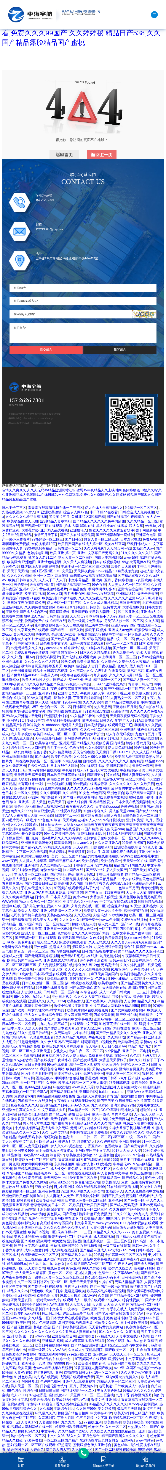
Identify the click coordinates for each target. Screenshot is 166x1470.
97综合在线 (88, 992)
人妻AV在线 (23, 1372)
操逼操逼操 (151, 1087)
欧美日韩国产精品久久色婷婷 (80, 938)
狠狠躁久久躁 (82, 947)
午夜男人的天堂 (92, 693)
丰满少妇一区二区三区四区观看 (85, 566)
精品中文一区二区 (120, 639)
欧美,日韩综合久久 (22, 580)
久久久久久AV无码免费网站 (88, 788)
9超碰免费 (37, 779)
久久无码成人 (98, 942)
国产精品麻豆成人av (64, 861)
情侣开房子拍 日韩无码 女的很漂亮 (124, 1101)
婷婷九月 (94, 852)
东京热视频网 (64, 1164)
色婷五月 (102, 978)
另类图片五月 (59, 517)
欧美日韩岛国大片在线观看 (63, 1046)
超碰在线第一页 (81, 978)
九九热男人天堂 (14, 879)
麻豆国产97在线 (135, 910)
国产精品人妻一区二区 (140, 680)
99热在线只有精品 (38, 548)
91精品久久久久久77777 (112, 1232)
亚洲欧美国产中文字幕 (92, 1150)
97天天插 (84, 1236)
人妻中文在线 (126, 1336)
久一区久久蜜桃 (26, 793)
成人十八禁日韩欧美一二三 (120, 992)
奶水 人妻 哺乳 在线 (79, 526)
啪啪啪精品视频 (150, 901)
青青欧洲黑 (149, 888)
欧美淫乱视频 (34, 594)
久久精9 (46, 1408)
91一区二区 (150, 1141)
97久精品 (113, 775)
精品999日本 (17, 1264)
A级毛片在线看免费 (110, 670)
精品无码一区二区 (107, 680)
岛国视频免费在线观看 (119, 852)
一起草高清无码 (136, 634)
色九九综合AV (123, 652)
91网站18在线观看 (35, 856)
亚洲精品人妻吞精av (55, 521)
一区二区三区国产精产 (61, 1440)
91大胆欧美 (118, 915)
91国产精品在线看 (116, 1028)
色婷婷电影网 (37, 553)
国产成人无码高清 (124, 1205)
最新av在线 (149, 1042)
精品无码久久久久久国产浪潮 (99, 1123)
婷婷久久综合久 (120, 1268)
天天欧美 (69, 820)
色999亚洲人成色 (37, 1087)
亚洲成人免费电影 (91, 1096)
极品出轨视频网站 (50, 806)
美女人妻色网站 (109, 1390)
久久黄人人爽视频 (77, 562)
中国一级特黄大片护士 (86, 734)
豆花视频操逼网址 (91, 833)
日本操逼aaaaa (107, 806)
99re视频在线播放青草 (90, 784)
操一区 (71, 1363)
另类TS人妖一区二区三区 (123, 621)
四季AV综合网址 (150, 657)
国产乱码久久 (31, 847)
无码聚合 (50, 1137)
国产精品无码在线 (63, 1092)
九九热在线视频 (46, 1377)
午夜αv (126, 996)
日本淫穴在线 (130, 539)
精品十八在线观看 (100, 594)
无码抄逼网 (26, 1295)
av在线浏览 (61, 1087)
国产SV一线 (95, 870)
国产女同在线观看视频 (128, 1010)
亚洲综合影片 (64, 1408)
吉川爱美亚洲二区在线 (80, 1178)
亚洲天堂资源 (21, 1300)
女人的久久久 (69, 919)
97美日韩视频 (119, 1082)
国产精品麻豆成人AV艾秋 (99, 1250)
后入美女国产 (116, 870)
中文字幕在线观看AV (76, 675)
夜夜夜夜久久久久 (80, 806)
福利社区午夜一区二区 (50, 1282)
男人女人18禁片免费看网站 (108, 1119)
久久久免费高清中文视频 (144, 1191)
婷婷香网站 (24, 1309)
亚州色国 (41, 947)
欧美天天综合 (40, 1399)
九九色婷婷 (100, 1105)
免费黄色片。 (78, 974)
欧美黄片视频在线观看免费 (88, 1010)
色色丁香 (40, 752)
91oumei (127, 1250)
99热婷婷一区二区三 (47, 539)
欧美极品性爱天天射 (22, 521)
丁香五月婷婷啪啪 (87, 698)
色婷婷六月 (10, 933)
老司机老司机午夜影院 (28, 915)
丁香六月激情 (12, 1250)
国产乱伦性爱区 (19, 1327)
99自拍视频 (115, 1341)
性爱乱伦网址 (38, 766)
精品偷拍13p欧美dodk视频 (27, 1155)
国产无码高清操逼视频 (41, 956)
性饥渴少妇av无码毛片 (102, 1277)
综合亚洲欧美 (44, 811)
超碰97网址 (11, 1363)
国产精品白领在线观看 (65, 711)
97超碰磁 (14, 1359)
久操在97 (106, 1282)
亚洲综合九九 (68, 693)
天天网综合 (52, 1178)
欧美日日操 (54, 1291)
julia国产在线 (73, 870)
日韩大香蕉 (112, 815)
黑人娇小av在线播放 (112, 526)
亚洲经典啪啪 (24, 788)
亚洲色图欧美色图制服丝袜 (23, 1196)
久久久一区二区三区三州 (99, 729)
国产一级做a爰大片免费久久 (117, 1377)
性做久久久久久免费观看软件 (111, 530)
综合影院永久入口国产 (28, 747)
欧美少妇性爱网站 (49, 1200)
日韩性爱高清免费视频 (19, 1354)
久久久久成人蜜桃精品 (100, 603)
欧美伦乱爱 (113, 938)
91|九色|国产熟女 (148, 929)
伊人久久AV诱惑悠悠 (66, 1146)
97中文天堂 (63, 571)
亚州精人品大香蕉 (54, 530)
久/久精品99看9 (82, 716)
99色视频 (141, 747)
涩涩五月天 (151, 1408)
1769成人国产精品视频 (124, 833)
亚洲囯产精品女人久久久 (62, 1259)
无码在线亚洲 (93, 1073)
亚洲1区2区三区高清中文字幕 (123, 1345)
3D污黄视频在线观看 (44, 770)
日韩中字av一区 (67, 815)
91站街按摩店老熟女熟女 (99, 1440)
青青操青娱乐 (12, 883)
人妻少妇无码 (100, 1227)
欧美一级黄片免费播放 (85, 621)
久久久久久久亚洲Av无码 (127, 598)
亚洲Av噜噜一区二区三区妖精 (116, 1019)
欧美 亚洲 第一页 (63, 553)
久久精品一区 (38, 1318)
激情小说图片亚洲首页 (71, 1006)
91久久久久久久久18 (137, 553)
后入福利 (92, 1046)
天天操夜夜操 (84, 571)
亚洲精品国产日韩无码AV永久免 (64, 1105)
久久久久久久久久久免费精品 (120, 761)
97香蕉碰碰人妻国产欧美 (93, 1368)
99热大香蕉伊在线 (136, 562)
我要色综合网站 (52, 1069)
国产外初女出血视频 (38, 906)
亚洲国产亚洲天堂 (48, 969)
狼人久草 (136, 526)
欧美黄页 (24, 1368)
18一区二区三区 (106, 1372)
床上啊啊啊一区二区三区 (117, 657)
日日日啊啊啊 (34, 1064)
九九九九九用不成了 (52, 1024)
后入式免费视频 (66, 729)
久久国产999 (86, 1408)
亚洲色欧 (37, 1291)
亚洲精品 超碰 (52, 1341)
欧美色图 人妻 (47, 1295)
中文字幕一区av (76, 1309)
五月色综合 (91, 1436)
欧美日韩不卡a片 (113, 1078)
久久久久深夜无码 (92, 598)
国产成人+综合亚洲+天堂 (72, 680)
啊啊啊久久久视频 (148, 725)
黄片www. (80, 897)
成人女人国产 (108, 924)
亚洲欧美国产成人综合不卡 (26, 612)
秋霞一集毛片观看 (21, 942)
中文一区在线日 (138, 1137)
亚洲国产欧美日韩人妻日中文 (93, 612)
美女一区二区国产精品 (68, 856)
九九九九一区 (71, 1422)
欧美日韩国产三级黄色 (24, 960)
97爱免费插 (33, 1440)
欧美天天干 (56, 802)
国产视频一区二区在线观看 (41, 526)
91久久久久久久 (111, 1332)
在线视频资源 (90, 1245)
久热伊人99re (138, 1427)
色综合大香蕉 (135, 779)
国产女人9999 (146, 811)
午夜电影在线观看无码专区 (74, 1101)
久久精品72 (116, 1037)
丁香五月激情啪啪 (109, 874)
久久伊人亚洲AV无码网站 (60, 1042)
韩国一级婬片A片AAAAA (47, 1350)
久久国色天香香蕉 (28, 929)
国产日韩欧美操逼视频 (69, 1327)
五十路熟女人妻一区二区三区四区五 (55, 1277)
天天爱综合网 (34, 1268)
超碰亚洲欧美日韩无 (70, 1427)
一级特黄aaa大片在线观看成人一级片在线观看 (69, 1300)
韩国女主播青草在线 (17, 702)
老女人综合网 (77, 802)
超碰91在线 (149, 1110)
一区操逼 (46, 815)
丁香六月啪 (66, 1418)
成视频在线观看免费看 (76, 1377)
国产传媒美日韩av (38, 883)
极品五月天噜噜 (129, 1408)
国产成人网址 (144, 1264)
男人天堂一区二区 (24, 1386)
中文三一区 (22, 1282)
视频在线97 (45, 1078)
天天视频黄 (76, 852)
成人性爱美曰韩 (30, 1178)
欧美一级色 (101, 1114)
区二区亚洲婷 (128, 612)
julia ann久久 (83, 843)
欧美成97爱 (61, 1399)
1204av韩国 (71, 702)
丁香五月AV (93, 1146)
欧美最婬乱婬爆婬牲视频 (106, 1291)
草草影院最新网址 (38, 1006)
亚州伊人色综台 (85, 929)
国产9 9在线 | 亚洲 (48, 1372)
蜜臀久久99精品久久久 (127, 1132)
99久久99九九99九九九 (32, 996)
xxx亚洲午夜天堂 (41, 879)
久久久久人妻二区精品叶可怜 (96, 996)
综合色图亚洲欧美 (93, 960)
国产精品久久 (132, 1178)
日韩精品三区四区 (97, 1169)
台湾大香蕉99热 (122, 1105)
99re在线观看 (57, 1064)
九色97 (140, 734)
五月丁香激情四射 (83, 1386)
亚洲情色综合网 (130, 589)
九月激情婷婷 (109, 956)
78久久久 (73, 1436)
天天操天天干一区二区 (127, 1354)
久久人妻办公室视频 (136, 1372)
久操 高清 (100, 915)
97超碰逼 (64, 1445)
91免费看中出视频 (113, 797)
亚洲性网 (31, 865)
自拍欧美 (90, 761)
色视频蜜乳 (15, 1404)
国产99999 (55, 1363)
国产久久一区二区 (135, 1064)
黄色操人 (54, 1214)
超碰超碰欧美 (74, 1291)
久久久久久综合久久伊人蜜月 (65, 1227)
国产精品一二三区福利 (142, 874)
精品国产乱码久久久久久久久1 (124, 1436)
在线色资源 (55, 1268)
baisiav (62, 607)
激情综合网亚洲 (131, 1069)
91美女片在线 (150, 1187)
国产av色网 (80, 1399)
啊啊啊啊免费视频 (16, 544)
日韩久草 (42, 897)
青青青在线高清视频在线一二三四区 (55, 507)
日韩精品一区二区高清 (60, 992)
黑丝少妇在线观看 (73, 942)
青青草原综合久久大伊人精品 (64, 1055)
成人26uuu (19, 1395)
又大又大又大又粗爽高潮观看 (86, 969)
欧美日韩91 (85, 874)
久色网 (135, 1055)
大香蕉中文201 (148, 1105)
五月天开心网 (74, 594)
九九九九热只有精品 (141, 1341)
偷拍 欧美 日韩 (79, 1114)
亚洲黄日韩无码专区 (36, 843)
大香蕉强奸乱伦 (142, 969)
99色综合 (14, 1390)
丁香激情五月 (83, 865)
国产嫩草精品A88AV (23, 675)
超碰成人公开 (59, 947)
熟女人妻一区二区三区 (101, 539)
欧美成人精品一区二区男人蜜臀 (82, 1082)
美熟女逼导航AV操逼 (30, 1236)
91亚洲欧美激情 (49, 512)
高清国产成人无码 (67, 1073)
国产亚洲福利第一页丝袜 (115, 535)
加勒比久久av (143, 548)
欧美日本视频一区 (42, 1232)
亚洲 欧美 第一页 (20, 1336)
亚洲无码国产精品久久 (76, 743)
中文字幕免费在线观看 (31, 630)
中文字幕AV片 (101, 1413)
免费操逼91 (11, 530)
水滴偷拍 (28, 1209)
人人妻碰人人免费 (60, 1196)
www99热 (42, 1336)
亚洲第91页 (16, 720)
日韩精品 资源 (57, 616)
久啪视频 (132, 1332)
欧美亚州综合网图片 (141, 793)
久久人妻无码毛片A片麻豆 (131, 942)
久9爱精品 (113, 1051)
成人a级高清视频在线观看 (85, 1341)
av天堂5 (102, 716)
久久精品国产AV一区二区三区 (90, 1264)
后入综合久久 (47, 942)
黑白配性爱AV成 (87, 1182)
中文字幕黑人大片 (52, 1110)
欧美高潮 (61, 883)
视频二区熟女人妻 (58, 698)
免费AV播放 (152, 539)
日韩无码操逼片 (48, 657)
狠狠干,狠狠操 (96, 630)
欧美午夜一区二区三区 (86, 1051)
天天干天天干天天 (83, 1282)
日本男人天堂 (60, 897)
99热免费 (68, 661)
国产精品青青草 (135, 1146)
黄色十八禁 (153, 1178)
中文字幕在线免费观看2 (117, 901)
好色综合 (25, 1114)
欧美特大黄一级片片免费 (103, 910)
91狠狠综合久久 (95, 811)
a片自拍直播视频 (148, 1350)
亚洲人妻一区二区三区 (38, 933)
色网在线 (154, 689)
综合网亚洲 (141, 996)
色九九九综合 (28, 1218)
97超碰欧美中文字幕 (30, 711)
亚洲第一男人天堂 (32, 802)
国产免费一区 (134, 1200)
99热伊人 (113, 1300)
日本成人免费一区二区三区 (86, 1200)
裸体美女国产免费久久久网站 (24, 1182)
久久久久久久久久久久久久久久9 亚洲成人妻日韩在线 (55, 1332)
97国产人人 (124, 720)
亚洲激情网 (119, 711)
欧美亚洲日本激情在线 (59, 598)
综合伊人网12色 (75, 512)
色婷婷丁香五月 (118, 693)
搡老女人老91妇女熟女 (93, 1164)
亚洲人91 (149, 1033)
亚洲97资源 (135, 820)
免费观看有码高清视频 (31, 652)
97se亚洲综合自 (79, 1354)
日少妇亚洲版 (64, 1187)
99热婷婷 (145, 1449)
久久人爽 (152, 621)
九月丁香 (122, 1395)
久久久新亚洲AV (107, 843)
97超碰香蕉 (38, 1395)
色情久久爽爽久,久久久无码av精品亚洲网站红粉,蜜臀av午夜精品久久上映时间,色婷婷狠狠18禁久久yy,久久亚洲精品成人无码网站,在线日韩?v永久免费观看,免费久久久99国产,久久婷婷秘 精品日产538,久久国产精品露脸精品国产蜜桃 (82, 494)
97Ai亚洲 (62, 906)
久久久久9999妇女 (25, 824)
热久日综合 (111, 1064)
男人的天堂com (112, 829)
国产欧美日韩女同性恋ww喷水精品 (38, 1010)
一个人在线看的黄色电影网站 (140, 879)
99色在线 (99, 584)
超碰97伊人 (86, 1141)
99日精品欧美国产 (16, 1322)
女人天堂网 (102, 707)
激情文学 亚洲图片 (105, 1399)
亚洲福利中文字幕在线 (74, 1019)
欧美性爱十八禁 (33, 1363)
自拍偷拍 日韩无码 (78, 1372)
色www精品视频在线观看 (52, 1368)
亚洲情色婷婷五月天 (79, 738)
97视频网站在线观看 (91, 1359)
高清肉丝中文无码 (55, 1128)
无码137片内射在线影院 (88, 1128)
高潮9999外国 (149, 1318)
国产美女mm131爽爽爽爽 (104, 892)
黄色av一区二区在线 (121, 643)
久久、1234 (56, 1001)
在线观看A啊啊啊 (51, 1354)
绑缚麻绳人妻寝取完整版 (40, 566)
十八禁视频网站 (27, 1128)
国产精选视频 (21, 919)
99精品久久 (105, 1336)
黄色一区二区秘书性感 (65, 1273)
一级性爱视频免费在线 (31, 621)
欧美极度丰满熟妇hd (81, 1155)
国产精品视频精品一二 (73, 584)
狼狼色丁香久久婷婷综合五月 (107, 883)
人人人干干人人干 (52, 580)
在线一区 (121, 1055)
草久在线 (100, 675)
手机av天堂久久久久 (36, 888)
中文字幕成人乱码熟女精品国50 (114, 1006)
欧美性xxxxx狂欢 (27, 1313)
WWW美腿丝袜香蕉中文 (139, 856)
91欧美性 (25, 974)
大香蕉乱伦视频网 (48, 738)
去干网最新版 (146, 530)
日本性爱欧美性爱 (134, 1322)
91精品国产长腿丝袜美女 (21, 725)
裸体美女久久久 (106, 1322)
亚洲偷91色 (47, 693)
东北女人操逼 (70, 1295)
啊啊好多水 (29, 1381)
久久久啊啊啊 (50, 793)
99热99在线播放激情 (52, 987)
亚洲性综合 (86, 1336)
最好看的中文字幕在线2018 (132, 788)
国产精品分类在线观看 (122, 702)
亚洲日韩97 (99, 1309)
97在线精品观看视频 (122, 1187)
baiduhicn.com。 (112, 1092)
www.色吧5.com (61, 1182)
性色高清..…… (70, 1137)
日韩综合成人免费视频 (137, 512)
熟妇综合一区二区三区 (28, 1436)
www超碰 (131, 557)
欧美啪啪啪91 (108, 983)
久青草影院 (47, 1418)
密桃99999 (123, 1155)
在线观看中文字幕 (83, 1024)
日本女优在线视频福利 (132, 802)
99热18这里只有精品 (18, 987)
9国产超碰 (75, 892)
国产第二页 (57, 1114)
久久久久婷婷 (93, 702)
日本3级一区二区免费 (18, 1024)
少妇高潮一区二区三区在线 (125, 1255)
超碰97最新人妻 (84, 924)
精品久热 (76, 630)
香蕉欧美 (92, 1078)
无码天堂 (149, 1055)
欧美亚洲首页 (151, 1019)
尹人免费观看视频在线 (55, 965)
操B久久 (135, 1060)
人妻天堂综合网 (36, 1146)
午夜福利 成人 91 (75, 770)
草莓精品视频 (57, 978)
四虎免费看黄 (104, 1015)
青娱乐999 (139, 1082)
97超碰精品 (142, 1164)
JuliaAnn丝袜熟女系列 (109, 684)
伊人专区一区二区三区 (64, 603)
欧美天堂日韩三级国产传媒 (134, 1413)
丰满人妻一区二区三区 (31, 874)
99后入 (29, 512)
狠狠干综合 (90, 919)
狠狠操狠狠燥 (59, 612)
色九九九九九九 (41, 1264)
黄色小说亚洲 (24, 806)
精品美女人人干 (45, 919)
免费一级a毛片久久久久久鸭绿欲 (56, 838)
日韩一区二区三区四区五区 (104, 1137)
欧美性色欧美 (61, 757)
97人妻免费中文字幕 (112, 1173)
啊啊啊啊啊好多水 (102, 589)
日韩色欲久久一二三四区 (142, 815)
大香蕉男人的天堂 (104, 897)
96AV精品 (104, 571)
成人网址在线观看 (64, 1250)
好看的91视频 (107, 738)
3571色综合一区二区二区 (51, 707)
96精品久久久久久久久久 (108, 1404)
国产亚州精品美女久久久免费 (118, 1033)
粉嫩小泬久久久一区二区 (107, 1427)
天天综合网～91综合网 (67, 1119)
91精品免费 (77, 589)
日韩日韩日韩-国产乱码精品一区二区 (67, 1390)
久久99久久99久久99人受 (93, 757)
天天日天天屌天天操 (29, 775)
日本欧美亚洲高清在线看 (66, 775)
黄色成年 (121, 1445)
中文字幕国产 (84, 1223)
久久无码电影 (61, 1033)
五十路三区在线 (30, 1227)
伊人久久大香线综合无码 (43, 1015)
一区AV (28, 657)
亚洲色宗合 (115, 793)
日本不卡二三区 (14, 507)
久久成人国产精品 (146, 752)
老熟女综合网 (50, 870)
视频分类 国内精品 (110, 743)
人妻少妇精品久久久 (139, 1001)
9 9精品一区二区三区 (141, 507)
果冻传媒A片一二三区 (74, 1232)
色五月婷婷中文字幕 (91, 1418)
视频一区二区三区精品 (24, 1259)
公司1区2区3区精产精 (88, 517)
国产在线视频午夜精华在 (126, 517)
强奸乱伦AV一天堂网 (64, 1395)
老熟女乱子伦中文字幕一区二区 (107, 838)
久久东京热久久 (81, 670)
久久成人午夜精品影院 (130, 1169)
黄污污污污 (135, 670)
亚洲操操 (40, 1114)
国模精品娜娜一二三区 (19, 693)
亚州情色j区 (88, 1092)
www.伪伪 (37, 1214)
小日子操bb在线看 (104, 512)
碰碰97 (139, 843)
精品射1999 (154, 761)
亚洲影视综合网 (64, 1336)
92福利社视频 (113, 820)
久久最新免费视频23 (71, 879)
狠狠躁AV (115, 1359)
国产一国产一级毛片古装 (109, 1286)
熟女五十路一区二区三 (31, 951)
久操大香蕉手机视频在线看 (28, 1119)
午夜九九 (154, 698)
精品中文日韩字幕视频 (50, 670)
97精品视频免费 (125, 571)
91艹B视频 (103, 865)
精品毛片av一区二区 (50, 1173)
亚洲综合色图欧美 (22, 829)
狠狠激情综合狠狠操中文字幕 (99, 634)
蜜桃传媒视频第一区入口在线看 (59, 625)
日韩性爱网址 (131, 1277)
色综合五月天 (128, 888)
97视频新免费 (29, 1046)
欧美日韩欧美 (133, 1422)
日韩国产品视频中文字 (99, 951)
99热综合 (113, 1218)
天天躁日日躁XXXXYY (113, 752)
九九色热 (9, 1033)
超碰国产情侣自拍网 (73, 1413)
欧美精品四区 (94, 1218)
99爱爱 (127, 843)
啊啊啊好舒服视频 (69, 1078)
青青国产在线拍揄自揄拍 (126, 1096)
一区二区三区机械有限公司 (35, 1019)
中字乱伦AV (122, 1164)
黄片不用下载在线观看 (137, 1159)
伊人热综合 (10, 666)
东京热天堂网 (112, 779)
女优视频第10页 (43, 544)
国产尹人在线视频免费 (77, 535)
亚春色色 (115, 1200)
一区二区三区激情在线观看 (58, 829)
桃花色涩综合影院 (108, 947)
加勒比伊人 (114, 1191)
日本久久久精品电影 (95, 652)
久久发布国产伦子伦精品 (128, 1209)
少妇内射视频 (83, 1033)
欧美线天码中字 (30, 1137)
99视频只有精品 (77, 684)
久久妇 (103, 1295)
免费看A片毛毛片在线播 (79, 956)
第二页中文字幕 (97, 625)
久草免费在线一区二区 (88, 906)
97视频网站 (93, 1159)
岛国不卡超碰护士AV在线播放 (45, 1304)
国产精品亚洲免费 (85, 1345)
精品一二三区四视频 (85, 1064)
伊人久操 (42, 702)
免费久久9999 (21, 811)
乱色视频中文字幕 (54, 643)
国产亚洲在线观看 (136, 1218)
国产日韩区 (73, 539)
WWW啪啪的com (15, 901)
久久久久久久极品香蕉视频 (26, 517)
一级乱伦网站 (21, 752)
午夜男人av (49, 675)
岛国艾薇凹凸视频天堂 (75, 1322)
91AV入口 (54, 594)
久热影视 (115, 1001)
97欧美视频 (96, 639)
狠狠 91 (148, 1073)
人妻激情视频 (49, 1422)
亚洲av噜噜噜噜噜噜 (17, 757)
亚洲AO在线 (11, 906)
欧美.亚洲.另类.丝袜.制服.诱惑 (113, 1318)
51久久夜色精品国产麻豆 (44, 684)
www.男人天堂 (83, 1087)
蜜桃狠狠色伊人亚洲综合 (92, 1445)
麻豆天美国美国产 (104, 974)
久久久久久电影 (121, 675)
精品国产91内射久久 (129, 865)
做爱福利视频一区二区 (19, 1191)
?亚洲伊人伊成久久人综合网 (82, 1191)
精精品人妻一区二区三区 (116, 1381)
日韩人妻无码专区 (135, 775)
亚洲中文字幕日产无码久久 (98, 553)
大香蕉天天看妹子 (113, 1060)
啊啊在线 (43, 634)
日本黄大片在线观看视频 (70, 1318)
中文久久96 (56, 1436)
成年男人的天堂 (58, 1449)
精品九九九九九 (140, 1046)
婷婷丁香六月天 (138, 743)
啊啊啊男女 (95, 775)
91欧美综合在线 (97, 711)
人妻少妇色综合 (97, 1273)
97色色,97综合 (49, 820)
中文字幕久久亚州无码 (80, 901)
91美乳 (144, 1336)
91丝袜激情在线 (72, 648)
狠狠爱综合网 (144, 630)
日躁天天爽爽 (130, 603)
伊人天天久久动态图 (30, 1273)
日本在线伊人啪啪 (64, 766)
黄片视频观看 (23, 634)
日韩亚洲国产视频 (121, 1363)
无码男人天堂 (71, 725)
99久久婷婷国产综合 (59, 833)
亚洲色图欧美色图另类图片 (140, 897)
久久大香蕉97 (94, 548)
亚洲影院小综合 (56, 716)
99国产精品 (89, 829)
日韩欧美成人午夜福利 (131, 1386)
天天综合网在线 (114, 987)
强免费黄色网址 (36, 689)
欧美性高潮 (112, 1422)
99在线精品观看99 (90, 1187)
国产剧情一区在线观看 (45, 1286)
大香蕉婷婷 (30, 530)
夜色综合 (21, 584)
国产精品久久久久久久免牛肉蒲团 (99, 521)
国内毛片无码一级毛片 (19, 820)
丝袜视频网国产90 (64, 1245)
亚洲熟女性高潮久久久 (19, 1110)
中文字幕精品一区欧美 (85, 580)
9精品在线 (58, 621)
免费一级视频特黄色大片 (140, 1182)
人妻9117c (29, 1422)
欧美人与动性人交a (36, 680)
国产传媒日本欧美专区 (61, 1028)
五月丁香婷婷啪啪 (118, 580)
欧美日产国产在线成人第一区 (80, 544)
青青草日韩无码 (140, 684)
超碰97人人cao (89, 820)
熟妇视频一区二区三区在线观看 (31, 1445)
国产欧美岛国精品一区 (68, 639)
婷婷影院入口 (28, 1223)
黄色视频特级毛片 (53, 589)
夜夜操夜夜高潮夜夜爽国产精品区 (76, 689)
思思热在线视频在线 (103, 856)
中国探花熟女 (28, 643)
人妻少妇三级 (31, 992)
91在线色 (42, 757)
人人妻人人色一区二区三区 (128, 584)
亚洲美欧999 (24, 1150)
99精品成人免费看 (57, 847)
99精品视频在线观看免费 (56, 1096)
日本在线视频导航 (106, 562)
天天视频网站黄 (42, 584)
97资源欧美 (142, 580)
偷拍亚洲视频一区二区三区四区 (107, 1241)
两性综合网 (55, 779)
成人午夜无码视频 (119, 734)
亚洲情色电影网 (49, 562)
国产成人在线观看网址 (80, 797)
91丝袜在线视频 (98, 648)
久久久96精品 (95, 747)
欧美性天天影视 (123, 566)
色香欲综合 (113, 1146)
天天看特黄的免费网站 (106, 1327)
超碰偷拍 (106, 1155)
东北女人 (60, 1051)
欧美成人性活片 (144, 693)
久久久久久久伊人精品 (41, 661)
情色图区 (98, 793)
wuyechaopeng (26, 1069)
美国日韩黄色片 (118, 766)
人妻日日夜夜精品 (102, 666)
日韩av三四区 (119, 960)
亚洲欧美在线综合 (128, 847)
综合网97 (57, 1155)
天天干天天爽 (147, 594)
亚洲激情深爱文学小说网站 (57, 1209)
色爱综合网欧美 (63, 634)
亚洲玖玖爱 (19, 779)
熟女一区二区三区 (93, 1209)
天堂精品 (137, 978)
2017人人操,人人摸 (126, 1150)
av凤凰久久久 (45, 1413)
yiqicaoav (51, 648)
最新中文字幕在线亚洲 (100, 1259)
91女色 (84, 793)
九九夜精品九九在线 (71, 1037)
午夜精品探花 (130, 770)
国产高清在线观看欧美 (79, 657)
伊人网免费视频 (120, 747)
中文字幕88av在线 (124, 1273)
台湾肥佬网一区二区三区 (40, 1255)
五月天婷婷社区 (87, 1196)
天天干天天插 (17, 571)
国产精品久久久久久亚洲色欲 (140, 951)
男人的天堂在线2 (36, 1123)
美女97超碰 (106, 1408)
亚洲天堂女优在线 (104, 770)
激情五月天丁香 (46, 535)
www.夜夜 (9, 861)
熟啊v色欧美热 (22, 969)
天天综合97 (78, 616)
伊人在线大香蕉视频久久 (104, 507)
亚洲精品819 (126, 594)
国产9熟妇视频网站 (65, 951)
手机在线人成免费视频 (127, 1309)
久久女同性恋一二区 (55, 865)
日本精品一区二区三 (83, 1110)
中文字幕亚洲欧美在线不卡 (61, 1218)
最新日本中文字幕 (49, 1309)
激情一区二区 (12, 1146)
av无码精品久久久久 (26, 648)
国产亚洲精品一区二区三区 (124, 689)
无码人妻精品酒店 (128, 1282)
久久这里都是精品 (103, 879)
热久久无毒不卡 (14, 766)
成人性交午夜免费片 (65, 1169)
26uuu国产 (10, 1082)
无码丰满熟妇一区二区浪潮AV (25, 1092)
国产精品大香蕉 (62, 874)
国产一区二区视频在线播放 (115, 1449)
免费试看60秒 (24, 1096)
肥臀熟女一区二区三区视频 (35, 1159)
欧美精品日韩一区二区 (126, 1418)
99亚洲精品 (120, 978)
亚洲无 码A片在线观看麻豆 (45, 892)
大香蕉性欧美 (132, 607)
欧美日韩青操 (23, 1078)
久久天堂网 (82, 915)
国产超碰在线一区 (64, 652)
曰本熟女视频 (91, 815)
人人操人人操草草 (33, 861)
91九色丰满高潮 (44, 1322)
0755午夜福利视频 (143, 1404)
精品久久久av (17, 1291)
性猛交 (55, 702)
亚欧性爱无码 (46, 1141)
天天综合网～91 (119, 548)
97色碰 (138, 1155)
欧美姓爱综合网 (78, 1069)
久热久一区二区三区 (45, 901)
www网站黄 (145, 1440)
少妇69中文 (35, 720)
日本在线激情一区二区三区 (42, 983)
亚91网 (33, 797)
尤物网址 (127, 1440)
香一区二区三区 (32, 1082)
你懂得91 (33, 1404)
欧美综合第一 (111, 861)
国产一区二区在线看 (37, 729)
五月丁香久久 (57, 747)
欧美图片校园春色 (91, 1363)
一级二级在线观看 (116, 1245)
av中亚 (119, 1368)
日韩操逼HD (82, 707)
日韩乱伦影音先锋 (54, 1386)
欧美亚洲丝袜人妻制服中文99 (118, 1087)
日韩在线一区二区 (68, 548)
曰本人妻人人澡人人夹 (24, 1028)
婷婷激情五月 (141, 1395)
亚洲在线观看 (12, 661)
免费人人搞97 (28, 910)
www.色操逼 (110, 919)
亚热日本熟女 (62, 996)
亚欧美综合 (43, 1187)
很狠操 (146, 1006)
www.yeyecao (107, 1223)
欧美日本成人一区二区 (50, 734)
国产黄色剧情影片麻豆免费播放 (86, 1214)
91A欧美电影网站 (148, 720)
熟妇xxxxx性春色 (137, 938)
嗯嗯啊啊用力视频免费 (98, 1042)
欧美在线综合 (142, 960)
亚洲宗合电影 (146, 535)
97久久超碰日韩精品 (33, 1033)
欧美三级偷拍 (140, 1173)
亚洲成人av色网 (120, 630)
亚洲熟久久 (36, 1001)
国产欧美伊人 (96, 1001)
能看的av (147, 806)
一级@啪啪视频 (59, 784)
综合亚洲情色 (117, 906)
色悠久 (122, 666)
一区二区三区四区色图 (116, 929)
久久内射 (76, 883)
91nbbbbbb (51, 725)
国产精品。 (59, 630)
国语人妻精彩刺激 (108, 557)
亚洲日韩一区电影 (57, 929)
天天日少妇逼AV (113, 1046)
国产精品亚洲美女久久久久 (141, 983)
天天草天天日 (80, 1304)
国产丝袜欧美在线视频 (83, 779)
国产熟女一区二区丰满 (130, 648)
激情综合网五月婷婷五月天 (41, 666)
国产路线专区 (50, 797)
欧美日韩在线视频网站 (52, 1345)
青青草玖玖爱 (121, 1114)
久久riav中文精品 (55, 1132)
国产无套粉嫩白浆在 (85, 987)
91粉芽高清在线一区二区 (118, 1024)
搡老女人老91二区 (42, 557)
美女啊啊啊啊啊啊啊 (36, 1164)
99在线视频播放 (92, 766)
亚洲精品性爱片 (101, 802)
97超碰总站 (23, 1060)
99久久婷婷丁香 (94, 1268)
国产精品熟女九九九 (76, 1255)
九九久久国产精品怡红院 (139, 738)
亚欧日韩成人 (137, 544)
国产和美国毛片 (63, 1123)
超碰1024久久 (28, 1431)
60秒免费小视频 (141, 797)
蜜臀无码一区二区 (62, 1236)
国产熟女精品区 (85, 1060)
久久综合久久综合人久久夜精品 (125, 661)
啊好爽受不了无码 (103, 616)
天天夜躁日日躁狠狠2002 (92, 847)
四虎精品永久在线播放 (35, 1101)
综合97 (129, 947)
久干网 (51, 1082)
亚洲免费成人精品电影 (60, 960)
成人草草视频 (21, 734)
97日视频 (77, 607)
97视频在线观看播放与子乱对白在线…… (85, 888)
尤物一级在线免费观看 (86, 643)
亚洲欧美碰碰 (129, 1141)
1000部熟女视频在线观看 (139, 1223)
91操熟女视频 (28, 870)
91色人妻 (150, 847)
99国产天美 (137, 870)
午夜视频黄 (97, 1037)
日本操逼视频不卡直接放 (54, 1150)
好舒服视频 (141, 1232)
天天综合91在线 (135, 861)
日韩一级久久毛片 (146, 1245)
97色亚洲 (73, 1268)
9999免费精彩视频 (51, 788)
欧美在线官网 (114, 544)
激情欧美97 (137, 987)
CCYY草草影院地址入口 (119, 1110)
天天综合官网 (142, 766)
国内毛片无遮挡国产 (36, 1073)
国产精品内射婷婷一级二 (54, 1359)
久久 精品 (69, 793)
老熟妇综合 (41, 1327)
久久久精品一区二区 (142, 521)
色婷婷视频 (129, 806)
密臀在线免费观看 (81, 1173)
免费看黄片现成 (100, 1055)
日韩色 (28, 1359)
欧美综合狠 (90, 861)
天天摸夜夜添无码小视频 (129, 716)
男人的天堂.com (121, 811)
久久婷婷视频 (107, 1141)
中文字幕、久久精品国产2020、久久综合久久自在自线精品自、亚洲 (93, 1431)
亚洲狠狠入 (78, 530)
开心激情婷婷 (31, 833)
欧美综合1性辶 (46, 743)
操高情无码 (62, 843)
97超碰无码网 (28, 1042)
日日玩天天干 (51, 824)
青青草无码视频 (76, 1286)
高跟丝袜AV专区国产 (56, 1223)
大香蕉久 (37, 1449)
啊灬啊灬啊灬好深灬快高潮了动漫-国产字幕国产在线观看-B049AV (93, 1313)
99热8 (98, 1255)
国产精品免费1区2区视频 (129, 1295)
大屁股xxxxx (72, 824)
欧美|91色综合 (75, 666)
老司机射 (106, 1386)
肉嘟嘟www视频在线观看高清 (93, 575)
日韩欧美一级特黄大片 (103, 607)
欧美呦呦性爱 (128, 1042)
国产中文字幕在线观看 (31, 1245)
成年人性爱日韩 (36, 1250)
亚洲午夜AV (129, 1259)
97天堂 (135, 906)
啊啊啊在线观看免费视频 (89, 1132)
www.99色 (18, 1318)
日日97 (156, 661)
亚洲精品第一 (110, 1178)
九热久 (59, 1264)
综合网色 (89, 1295)
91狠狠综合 (120, 969)
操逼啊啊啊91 (17, 1449)
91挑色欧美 (23, 1377)
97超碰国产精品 (19, 1173)
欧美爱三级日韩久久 (97, 720)
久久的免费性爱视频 (40, 607)
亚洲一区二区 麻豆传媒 (51, 575)
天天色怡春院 (83, 752)
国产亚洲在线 (126, 1015)
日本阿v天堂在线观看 (50, 974)
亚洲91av (100, 1354)
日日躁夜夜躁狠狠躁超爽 (26, 603)
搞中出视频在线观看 (80, 983)
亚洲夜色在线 (48, 1191)
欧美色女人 (75, 1001)
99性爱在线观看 (68, 811)
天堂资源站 (57, 852)
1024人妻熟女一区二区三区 (124, 698)
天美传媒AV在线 (59, 915)
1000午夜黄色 (13, 684)
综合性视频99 (133, 1300)
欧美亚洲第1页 (88, 661)
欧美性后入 (110, 1182)
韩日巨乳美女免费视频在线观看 (125, 1196)
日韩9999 (111, 1159)
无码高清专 (109, 965)
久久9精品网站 (60, 752)
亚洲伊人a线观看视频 (79, 1381)
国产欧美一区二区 (119, 1350)
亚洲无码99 (120, 625)
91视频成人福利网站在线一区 (30, 1427)
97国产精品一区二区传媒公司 (47, 924)
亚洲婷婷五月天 (125, 707)
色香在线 (76, 747)
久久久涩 (14, 657)
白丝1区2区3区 (41, 571)
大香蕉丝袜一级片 (31, 784)
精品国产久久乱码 (139, 829)
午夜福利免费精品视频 (63, 720)
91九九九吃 (11, 729)
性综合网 (30, 1390)
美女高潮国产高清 (78, 1015)
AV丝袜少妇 (154, 526)
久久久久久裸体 (19, 575)
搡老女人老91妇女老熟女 (30, 639)
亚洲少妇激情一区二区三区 (61, 910)
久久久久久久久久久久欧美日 (131, 784)
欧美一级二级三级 (146, 1028)
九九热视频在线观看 (17, 1413)
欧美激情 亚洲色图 (21, 562)
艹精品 (16, 1123)
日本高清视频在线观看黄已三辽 (108, 725)
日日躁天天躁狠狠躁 (128, 1227)
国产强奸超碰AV (140, 1078)
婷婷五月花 (66, 1141)
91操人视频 (72, 761)
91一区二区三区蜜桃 (98, 1395)
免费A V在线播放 (134, 919)
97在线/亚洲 (93, 1422)
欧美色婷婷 (139, 1119)
